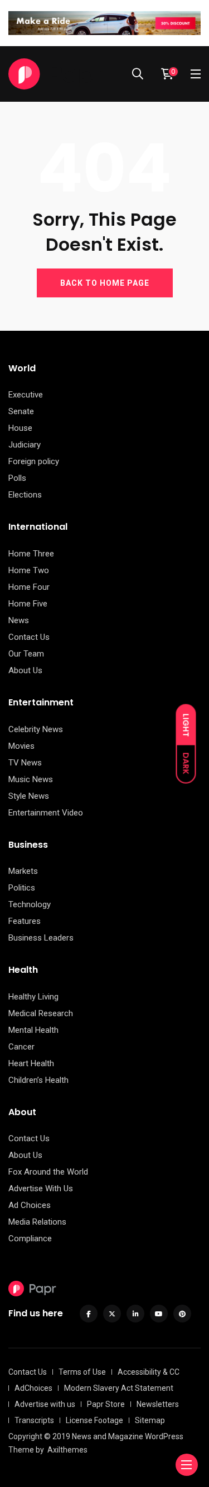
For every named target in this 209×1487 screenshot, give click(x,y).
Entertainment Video (45, 813)
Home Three (31, 554)
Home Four (29, 587)
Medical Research (40, 1013)
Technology (29, 904)
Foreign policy (33, 461)
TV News (25, 763)
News (18, 620)
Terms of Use (82, 1371)
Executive (25, 395)
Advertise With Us (40, 1188)
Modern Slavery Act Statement (118, 1388)
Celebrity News (35, 729)
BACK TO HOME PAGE (104, 282)
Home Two (28, 570)
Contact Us (29, 637)
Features (24, 921)
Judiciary (24, 445)
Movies (21, 746)
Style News (28, 796)
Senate (21, 411)
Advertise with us (44, 1404)
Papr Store (106, 1404)
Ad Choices (29, 1205)
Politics (21, 888)
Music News (30, 779)
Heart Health (31, 1063)
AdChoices (33, 1388)
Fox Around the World (48, 1172)
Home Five (27, 604)
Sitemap (150, 1420)
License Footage (94, 1420)
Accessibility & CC (148, 1371)
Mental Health (33, 1030)
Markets (23, 871)
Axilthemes (67, 1449)
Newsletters (158, 1404)
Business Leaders (41, 938)
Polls (17, 478)
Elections (25, 495)
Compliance (30, 1239)
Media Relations (37, 1222)
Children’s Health (38, 1080)
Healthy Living (33, 997)
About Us (25, 670)
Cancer (21, 1047)
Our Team (26, 654)
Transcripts (34, 1420)
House (20, 428)
